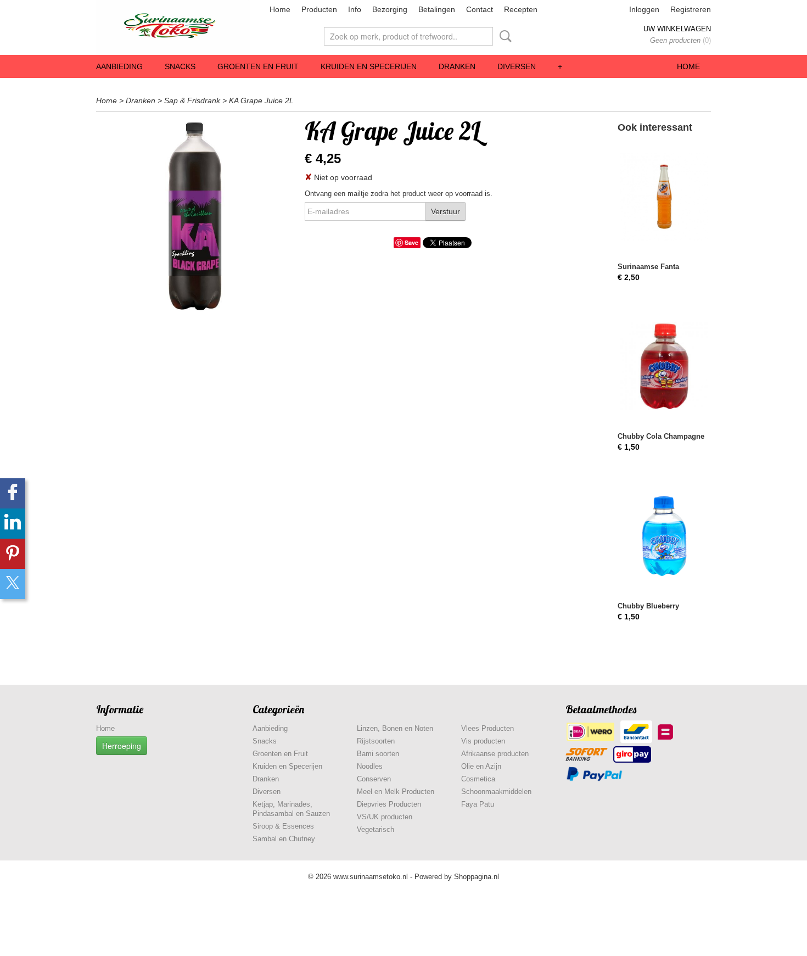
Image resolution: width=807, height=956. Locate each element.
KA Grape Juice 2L (261, 100)
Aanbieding (119, 66)
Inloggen (644, 9)
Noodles (370, 766)
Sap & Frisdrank (192, 100)
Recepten (520, 9)
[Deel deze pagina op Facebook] (12, 493)
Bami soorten (378, 754)
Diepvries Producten (389, 804)
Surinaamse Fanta (648, 266)
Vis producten (483, 741)
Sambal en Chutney (284, 839)
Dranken (457, 66)
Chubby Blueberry (648, 606)
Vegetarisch (375, 829)
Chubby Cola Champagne (661, 436)
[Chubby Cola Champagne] (664, 366)
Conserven (374, 779)
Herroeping (121, 745)
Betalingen (436, 9)
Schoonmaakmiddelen (496, 791)
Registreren (690, 9)
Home (280, 9)
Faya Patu (477, 804)
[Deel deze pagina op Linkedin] (12, 523)
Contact (479, 9)
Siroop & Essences (283, 826)
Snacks (180, 66)
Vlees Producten (487, 728)
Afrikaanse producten (495, 754)
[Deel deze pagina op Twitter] (12, 584)
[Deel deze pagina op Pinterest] (12, 554)
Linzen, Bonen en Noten (395, 728)
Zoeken (503, 36)
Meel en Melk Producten (395, 791)
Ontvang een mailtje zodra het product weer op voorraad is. (398, 193)
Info (354, 9)
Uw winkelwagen (677, 29)
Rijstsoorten (376, 741)
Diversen (516, 66)
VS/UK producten (384, 817)
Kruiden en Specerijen (369, 66)
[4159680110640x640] (195, 216)
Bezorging (389, 9)
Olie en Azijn (481, 766)
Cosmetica (478, 779)
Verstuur (445, 211)
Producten (319, 9)
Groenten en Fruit (258, 66)
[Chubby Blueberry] (664, 535)
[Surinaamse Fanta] (664, 196)
